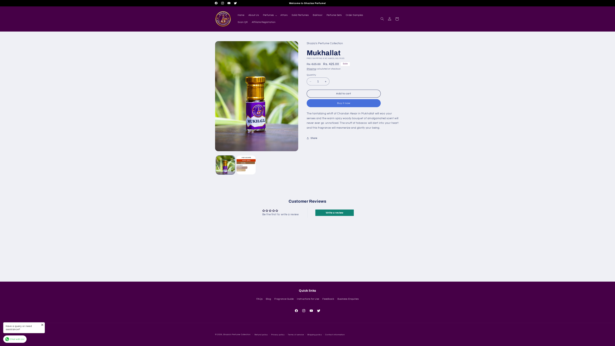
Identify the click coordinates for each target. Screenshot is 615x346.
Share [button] (314, 138)
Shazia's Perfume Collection (236, 334)
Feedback (328, 299)
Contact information (335, 335)
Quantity (311, 75)
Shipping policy (314, 335)
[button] (269, 15)
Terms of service (296, 335)
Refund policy (261, 335)
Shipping (311, 69)
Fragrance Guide (284, 299)
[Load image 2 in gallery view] (246, 165)
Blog (268, 299)
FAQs (259, 299)
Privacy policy (278, 335)
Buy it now (343, 103)
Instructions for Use (308, 299)
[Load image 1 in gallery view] (225, 165)
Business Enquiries (348, 299)
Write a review (334, 212)
